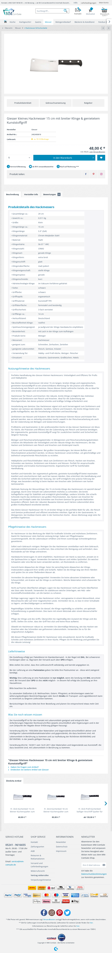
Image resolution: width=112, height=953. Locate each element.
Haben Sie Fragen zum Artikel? (24, 767)
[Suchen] (66, 10)
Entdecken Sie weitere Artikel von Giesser (29, 769)
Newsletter (61, 842)
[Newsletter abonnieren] (103, 865)
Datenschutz (61, 846)
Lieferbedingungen (88, 3)
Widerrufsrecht (38, 871)
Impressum (61, 851)
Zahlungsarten (37, 846)
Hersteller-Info (31, 194)
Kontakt (34, 842)
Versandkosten (49, 919)
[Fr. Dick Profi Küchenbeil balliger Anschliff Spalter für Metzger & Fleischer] (89, 796)
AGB (33, 851)
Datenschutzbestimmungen (94, 874)
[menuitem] (52, 10)
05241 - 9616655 (15, 845)
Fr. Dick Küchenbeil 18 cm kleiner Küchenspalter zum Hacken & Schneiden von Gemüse (56, 810)
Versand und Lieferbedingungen (39, 865)
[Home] (5, 21)
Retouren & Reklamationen (38, 857)
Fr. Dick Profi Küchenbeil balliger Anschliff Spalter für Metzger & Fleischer (90, 810)
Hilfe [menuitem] (75, 2)
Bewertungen (51, 194)
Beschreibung (12, 194)
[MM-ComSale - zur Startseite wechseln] (12, 12)
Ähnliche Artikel (13, 781)
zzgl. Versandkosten (97, 152)
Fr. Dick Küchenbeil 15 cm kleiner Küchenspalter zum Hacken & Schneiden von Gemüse (22, 810)
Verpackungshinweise (41, 880)
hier (91, 923)
